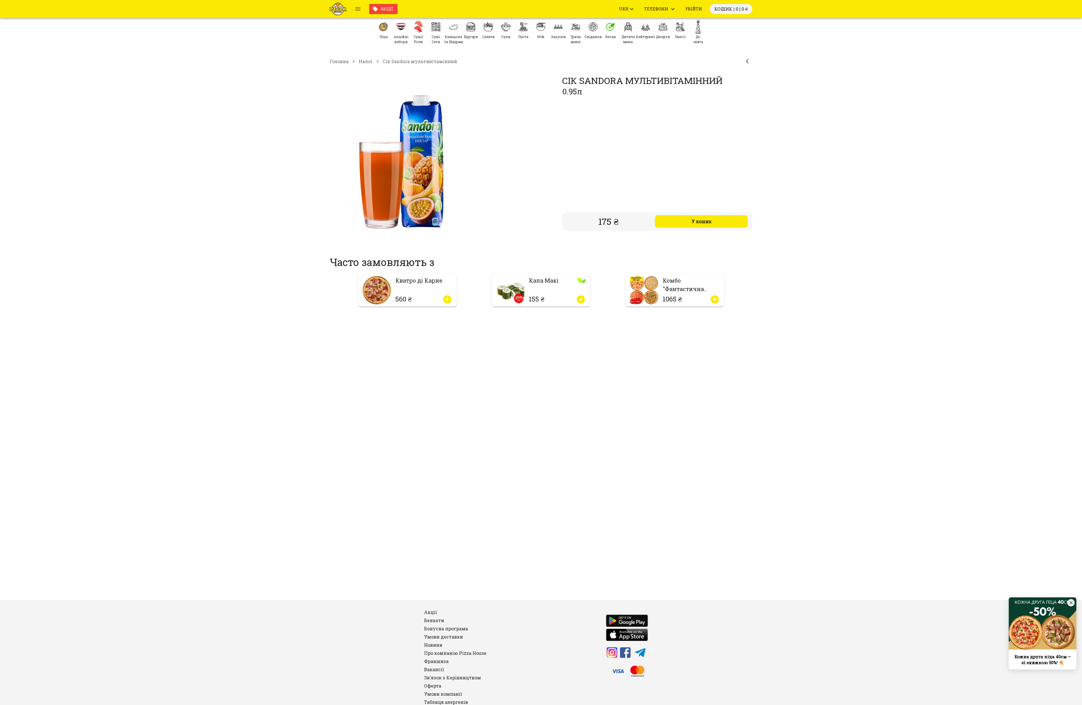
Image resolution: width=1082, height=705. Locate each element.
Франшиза (436, 661)
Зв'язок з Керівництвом (452, 677)
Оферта (432, 686)
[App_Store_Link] (627, 636)
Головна (339, 61)
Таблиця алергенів (446, 702)
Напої (366, 61)
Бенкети (434, 620)
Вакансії (434, 669)
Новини (433, 645)
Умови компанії (443, 694)
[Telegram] (640, 653)
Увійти (693, 9)
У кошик (701, 221)
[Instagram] (612, 653)
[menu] (358, 9)
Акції (386, 9)
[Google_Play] (627, 622)
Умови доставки (443, 637)
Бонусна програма (446, 628)
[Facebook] (625, 653)
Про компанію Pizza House (455, 653)
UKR (623, 9)
